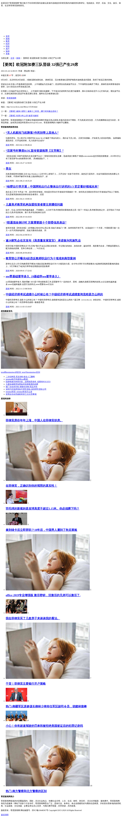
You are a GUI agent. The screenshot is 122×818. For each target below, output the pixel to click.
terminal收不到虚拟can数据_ (17, 379)
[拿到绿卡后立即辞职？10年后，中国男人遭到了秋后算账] (16, 524)
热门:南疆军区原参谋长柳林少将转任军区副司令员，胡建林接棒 (46, 706)
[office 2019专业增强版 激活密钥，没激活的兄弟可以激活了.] (48, 590)
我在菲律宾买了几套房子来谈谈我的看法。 (33, 618)
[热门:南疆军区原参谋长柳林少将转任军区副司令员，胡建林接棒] (16, 701)
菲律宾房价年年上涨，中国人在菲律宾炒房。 (34, 420)
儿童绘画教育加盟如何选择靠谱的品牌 (22, 384)
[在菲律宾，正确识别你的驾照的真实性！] (48, 480)
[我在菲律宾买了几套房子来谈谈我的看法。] (16, 613)
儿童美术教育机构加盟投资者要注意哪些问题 (34, 204)
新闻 (8, 39)
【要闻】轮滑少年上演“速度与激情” (24, 116)
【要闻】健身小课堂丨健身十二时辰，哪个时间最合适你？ (33, 111)
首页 (8, 36)
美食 (8, 54)
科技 (8, 46)
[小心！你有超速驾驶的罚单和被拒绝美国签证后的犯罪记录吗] (16, 720)
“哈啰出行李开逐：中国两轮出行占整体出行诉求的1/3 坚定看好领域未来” (52, 186)
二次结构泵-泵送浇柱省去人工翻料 (20, 377)
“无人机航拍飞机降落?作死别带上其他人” (32, 132)
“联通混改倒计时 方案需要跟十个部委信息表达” (36, 222)
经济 (8, 44)
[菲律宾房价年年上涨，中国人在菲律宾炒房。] (16, 415)
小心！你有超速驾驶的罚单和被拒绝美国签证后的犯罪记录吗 (44, 725)
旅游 (8, 51)
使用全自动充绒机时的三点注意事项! (21, 394)
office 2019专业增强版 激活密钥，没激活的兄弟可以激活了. (43, 595)
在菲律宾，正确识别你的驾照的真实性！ (31, 485)
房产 (8, 49)
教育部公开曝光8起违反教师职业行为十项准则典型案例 (41, 258)
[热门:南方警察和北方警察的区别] (48, 786)
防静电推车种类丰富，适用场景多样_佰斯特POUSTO (28, 382)
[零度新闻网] (31, 32)
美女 (8, 168)
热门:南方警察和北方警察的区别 (26, 791)
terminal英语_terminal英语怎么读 (19, 392)
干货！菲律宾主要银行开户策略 (26, 683)
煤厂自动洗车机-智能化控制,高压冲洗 (21, 387)
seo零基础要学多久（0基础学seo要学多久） (33, 276)
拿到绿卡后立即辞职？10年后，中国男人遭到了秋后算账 (41, 529)
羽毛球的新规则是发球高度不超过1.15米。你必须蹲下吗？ (42, 508)
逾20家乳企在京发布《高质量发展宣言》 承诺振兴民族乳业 (43, 240)
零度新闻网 (11, 98)
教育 (8, 41)
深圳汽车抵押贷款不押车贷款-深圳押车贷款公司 (26, 389)
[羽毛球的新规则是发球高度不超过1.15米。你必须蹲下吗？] (16, 503)
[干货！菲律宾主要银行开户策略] (48, 678)
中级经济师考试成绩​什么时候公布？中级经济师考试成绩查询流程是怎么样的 (54, 294)
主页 (12, 58)
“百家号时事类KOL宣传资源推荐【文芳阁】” (35, 150)
